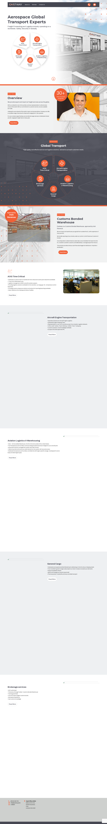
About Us (27, 4)
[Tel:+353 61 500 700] (89, 4)
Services (34, 4)
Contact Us (42, 4)
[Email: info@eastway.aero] (94, 4)
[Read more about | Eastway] (81, 281)
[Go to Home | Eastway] (15, 5)
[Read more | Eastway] (53, 79)
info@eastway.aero (15, 802)
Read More (13, 123)
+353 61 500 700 (14, 801)
